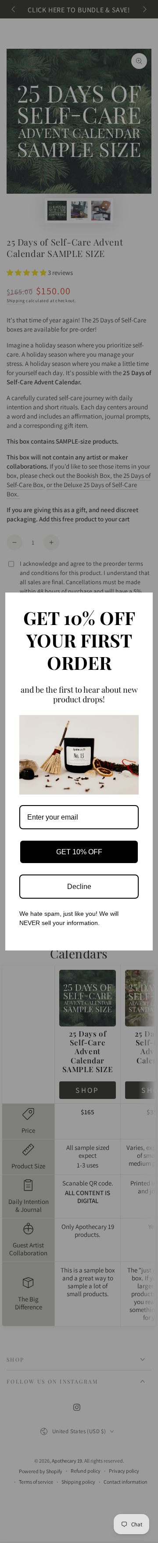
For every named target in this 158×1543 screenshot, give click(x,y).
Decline (79, 886)
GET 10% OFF (79, 852)
